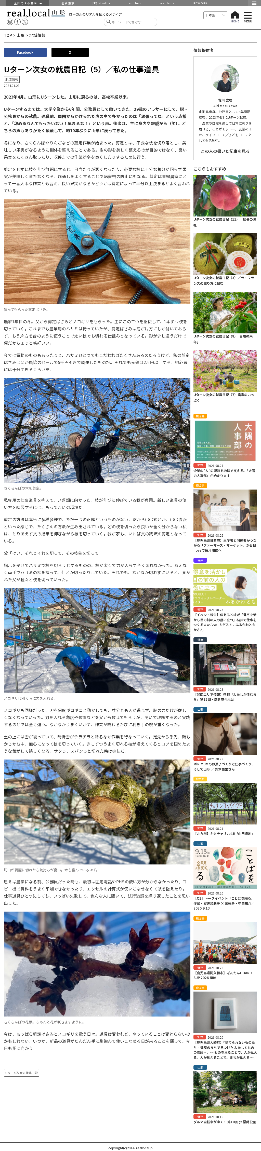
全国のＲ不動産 (27, 3)
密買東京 (68, 3)
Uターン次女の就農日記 (21, 1073)
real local (167, 3)
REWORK (200, 3)
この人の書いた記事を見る (225, 151)
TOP (8, 35)
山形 (21, 35)
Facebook (25, 52)
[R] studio (101, 3)
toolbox (134, 3)
